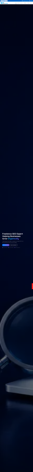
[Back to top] (31, 470)
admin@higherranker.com (25, 0)
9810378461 (31, 0)
